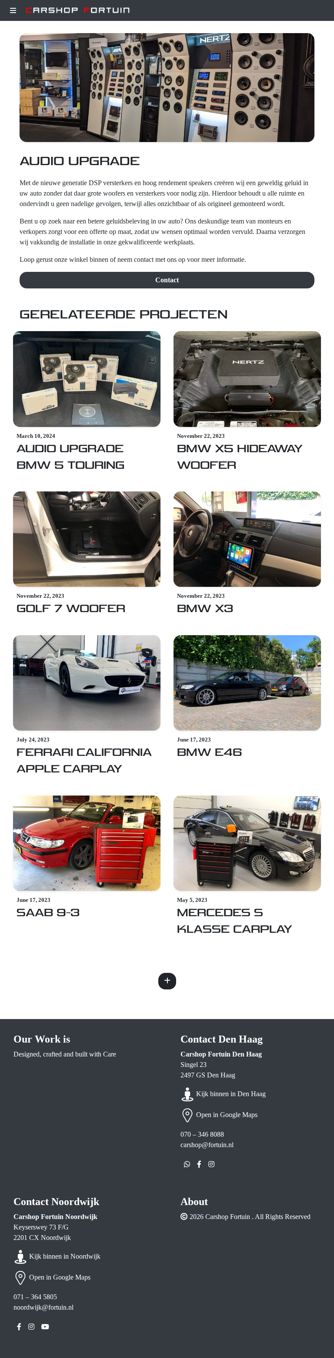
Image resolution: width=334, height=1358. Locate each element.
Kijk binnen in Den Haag (230, 1093)
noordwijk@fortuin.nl (43, 1307)
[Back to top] (313, 1337)
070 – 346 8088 (202, 1134)
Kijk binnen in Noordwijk (63, 1256)
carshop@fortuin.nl (207, 1144)
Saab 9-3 (48, 913)
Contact (167, 280)
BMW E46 (209, 752)
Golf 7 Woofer (71, 609)
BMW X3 (205, 609)
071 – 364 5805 (35, 1296)
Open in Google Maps (225, 1114)
